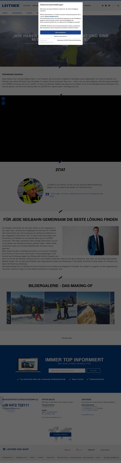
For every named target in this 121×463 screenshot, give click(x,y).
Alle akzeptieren (60, 32)
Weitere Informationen (60, 36)
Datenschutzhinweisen (51, 16)
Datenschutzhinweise (75, 40)
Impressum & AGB (62, 40)
